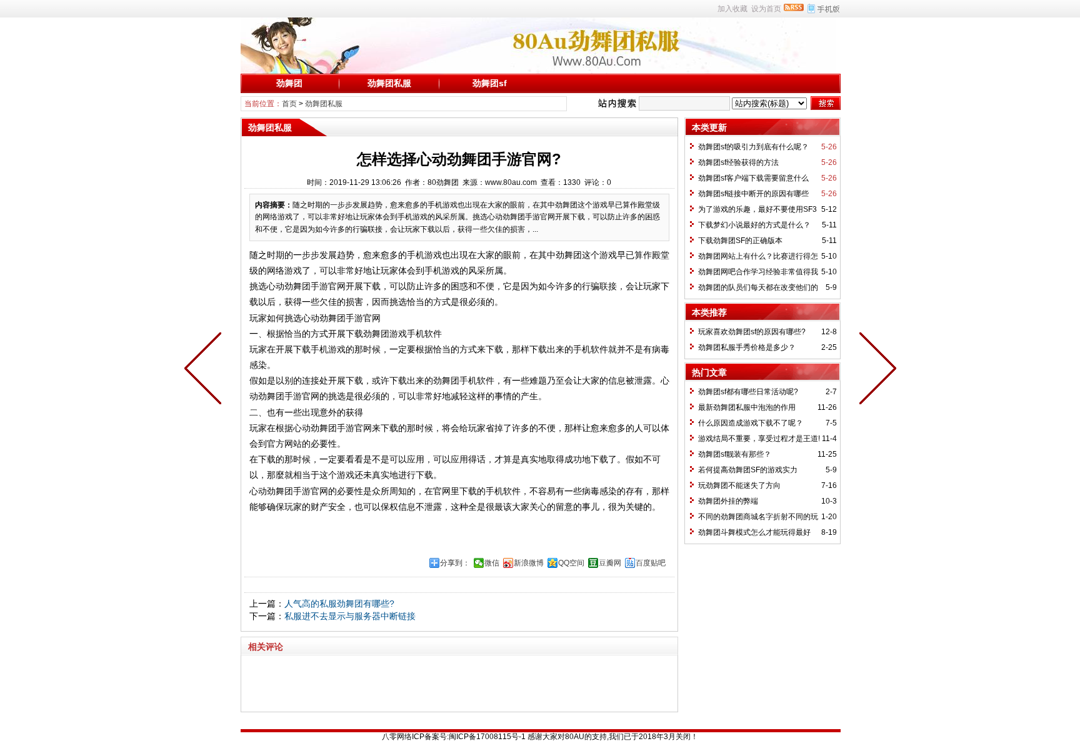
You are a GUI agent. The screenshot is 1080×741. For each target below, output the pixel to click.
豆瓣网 (610, 563)
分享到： (455, 563)
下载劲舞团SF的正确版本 (740, 240)
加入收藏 (733, 8)
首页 (289, 103)
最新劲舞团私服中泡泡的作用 (747, 407)
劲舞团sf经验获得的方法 (738, 162)
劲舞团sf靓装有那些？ (734, 454)
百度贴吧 (651, 563)
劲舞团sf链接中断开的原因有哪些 (753, 193)
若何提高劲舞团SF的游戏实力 (748, 469)
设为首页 (766, 8)
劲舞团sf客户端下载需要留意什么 (753, 178)
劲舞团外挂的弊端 (728, 501)
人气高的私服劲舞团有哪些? (339, 604)
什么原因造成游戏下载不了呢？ (750, 423)
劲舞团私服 (389, 83)
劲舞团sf (489, 83)
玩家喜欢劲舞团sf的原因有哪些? (752, 331)
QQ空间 (571, 563)
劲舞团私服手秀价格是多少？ (747, 347)
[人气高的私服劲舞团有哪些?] (875, 370)
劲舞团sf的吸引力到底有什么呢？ (753, 146)
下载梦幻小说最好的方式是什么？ (754, 225)
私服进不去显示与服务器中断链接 (350, 616)
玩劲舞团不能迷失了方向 (739, 485)
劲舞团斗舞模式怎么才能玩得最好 (754, 532)
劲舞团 (289, 83)
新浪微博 (529, 563)
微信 (491, 563)
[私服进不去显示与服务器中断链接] (205, 370)
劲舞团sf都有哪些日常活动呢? (748, 391)
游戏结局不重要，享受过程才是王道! (759, 438)
